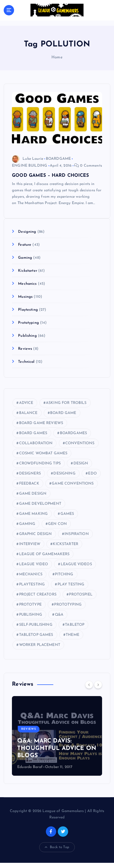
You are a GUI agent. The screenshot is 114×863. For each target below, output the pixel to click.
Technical (26, 362)
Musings (25, 297)
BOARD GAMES (33, 433)
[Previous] (89, 685)
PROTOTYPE (30, 605)
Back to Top (59, 847)
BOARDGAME (58, 159)
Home (57, 57)
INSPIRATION (76, 534)
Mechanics (27, 284)
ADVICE (26, 403)
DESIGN (80, 463)
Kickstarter (27, 271)
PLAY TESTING (71, 584)
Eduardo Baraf (29, 767)
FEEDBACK (29, 484)
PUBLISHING (30, 615)
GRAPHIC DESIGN (35, 534)
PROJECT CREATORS (37, 595)
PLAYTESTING (32, 584)
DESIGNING (64, 474)
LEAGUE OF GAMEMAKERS (44, 554)
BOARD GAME (63, 413)
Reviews (25, 349)
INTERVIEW (29, 544)
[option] (57, 736)
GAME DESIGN (33, 494)
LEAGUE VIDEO (33, 564)
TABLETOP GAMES (36, 635)
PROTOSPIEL (80, 595)
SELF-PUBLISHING (35, 625)
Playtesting (28, 310)
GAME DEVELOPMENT (40, 504)
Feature (24, 245)
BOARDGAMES (73, 433)
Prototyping (28, 323)
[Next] (98, 685)
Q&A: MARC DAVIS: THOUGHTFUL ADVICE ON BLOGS (56, 748)
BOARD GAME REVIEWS (41, 423)
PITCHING (64, 574)
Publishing (27, 336)
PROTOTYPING (68, 605)
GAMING (27, 524)
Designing (27, 232)
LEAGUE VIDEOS (76, 564)
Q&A (59, 615)
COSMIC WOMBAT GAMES (43, 453)
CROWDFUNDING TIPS (40, 463)
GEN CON (57, 524)
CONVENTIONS (80, 443)
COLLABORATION (36, 443)
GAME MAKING (33, 514)
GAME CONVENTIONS (73, 484)
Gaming (25, 258)
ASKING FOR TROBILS (66, 403)
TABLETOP (74, 625)
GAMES (67, 514)
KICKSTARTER (65, 544)
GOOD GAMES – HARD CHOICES (50, 175)
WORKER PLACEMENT (39, 645)
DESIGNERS (30, 474)
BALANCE (28, 413)
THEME (72, 635)
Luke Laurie (33, 159)
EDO (92, 474)
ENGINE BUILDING (29, 166)
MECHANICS (30, 574)
